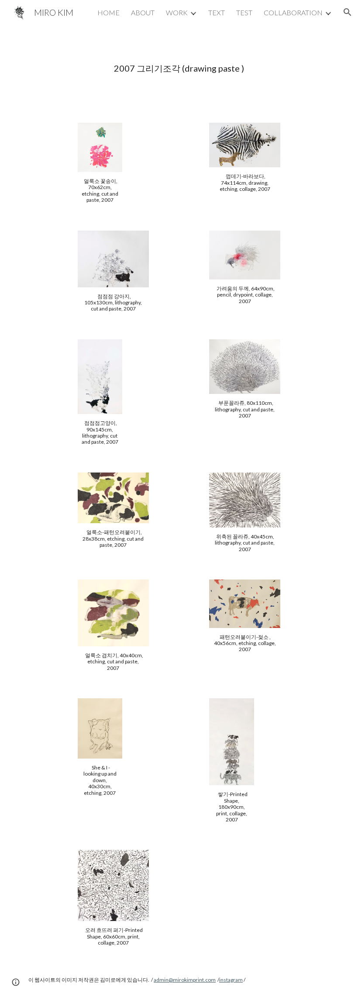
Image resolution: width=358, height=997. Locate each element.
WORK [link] (177, 12)
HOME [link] (108, 12)
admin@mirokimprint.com (185, 979)
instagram (231, 979)
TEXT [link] (216, 12)
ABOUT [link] (143, 12)
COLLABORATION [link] (293, 12)
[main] (179, 68)
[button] (347, 12)
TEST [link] (244, 12)
